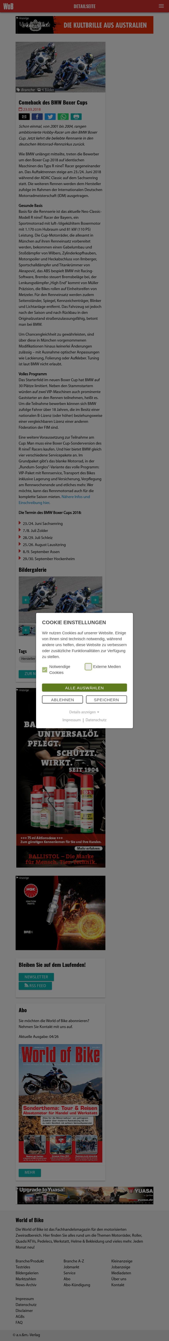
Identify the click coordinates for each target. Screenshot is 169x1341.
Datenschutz (96, 721)
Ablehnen (62, 699)
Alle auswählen (84, 688)
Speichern (106, 699)
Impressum (71, 721)
